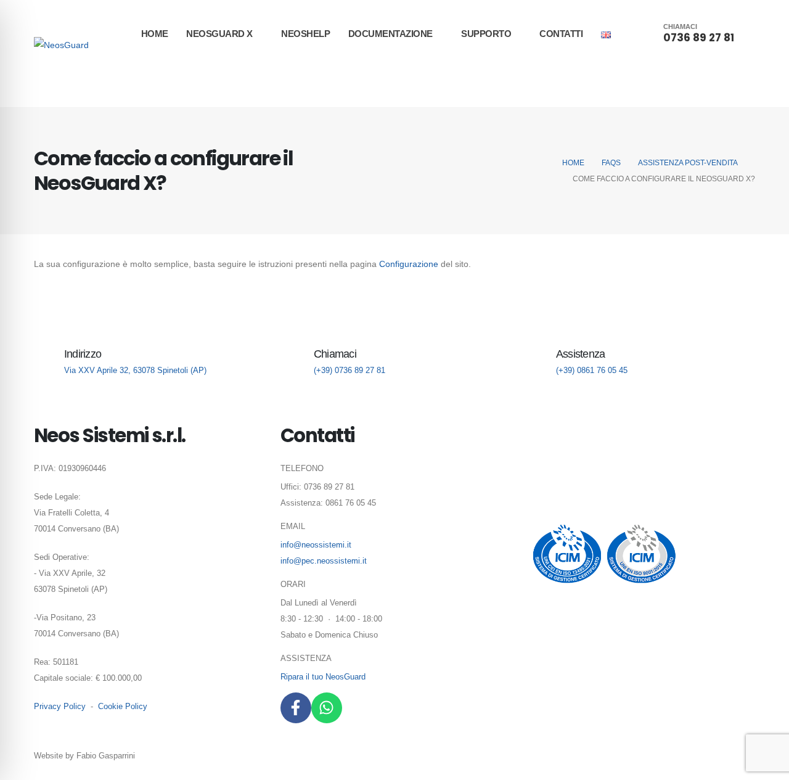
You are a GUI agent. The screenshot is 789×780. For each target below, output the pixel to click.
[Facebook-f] (295, 707)
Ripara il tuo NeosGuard (323, 677)
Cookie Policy (122, 706)
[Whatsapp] (326, 707)
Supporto (486, 33)
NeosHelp (305, 33)
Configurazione (410, 264)
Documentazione (390, 33)
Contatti (561, 33)
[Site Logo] (61, 44)
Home (154, 33)
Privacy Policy (60, 706)
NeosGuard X (219, 33)
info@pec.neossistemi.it (323, 561)
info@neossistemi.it (315, 545)
